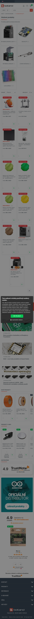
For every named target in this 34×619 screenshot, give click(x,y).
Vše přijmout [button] (17, 316)
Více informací (26, 312)
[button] (17, 320)
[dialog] (17, 309)
